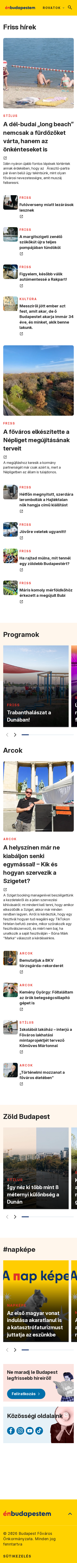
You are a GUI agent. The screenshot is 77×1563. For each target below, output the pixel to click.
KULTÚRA (28, 299)
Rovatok (52, 8)
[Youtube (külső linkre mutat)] (30, 1431)
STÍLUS (10, 116)
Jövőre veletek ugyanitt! (42, 531)
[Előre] (14, 735)
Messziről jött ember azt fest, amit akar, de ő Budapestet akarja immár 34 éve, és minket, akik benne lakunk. (46, 317)
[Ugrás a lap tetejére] (70, 1514)
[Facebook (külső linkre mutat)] (11, 1431)
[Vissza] (6, 735)
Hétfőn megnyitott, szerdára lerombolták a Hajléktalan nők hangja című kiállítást (46, 499)
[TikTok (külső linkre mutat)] (39, 1431)
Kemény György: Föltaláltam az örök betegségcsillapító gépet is (46, 997)
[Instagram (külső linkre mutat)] (20, 1431)
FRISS (25, 197)
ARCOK (10, 839)
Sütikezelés (17, 1556)
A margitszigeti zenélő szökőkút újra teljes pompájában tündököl (40, 242)
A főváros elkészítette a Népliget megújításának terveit (36, 440)
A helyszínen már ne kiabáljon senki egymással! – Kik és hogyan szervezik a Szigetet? (31, 864)
